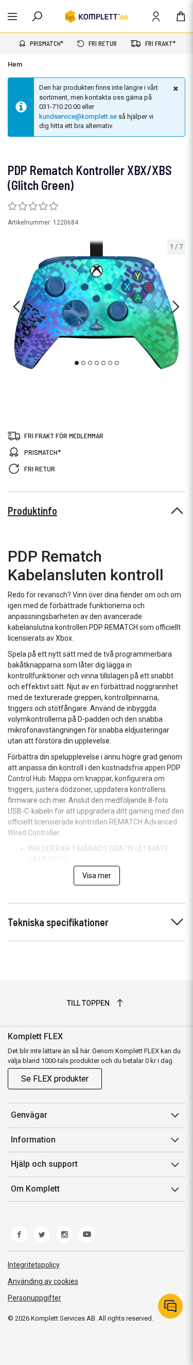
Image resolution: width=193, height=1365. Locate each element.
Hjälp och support (44, 1164)
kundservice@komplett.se (78, 116)
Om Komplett (35, 1189)
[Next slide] (176, 306)
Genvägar (29, 1115)
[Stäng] (174, 88)
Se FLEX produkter (55, 1079)
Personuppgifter (34, 1298)
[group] (96, 305)
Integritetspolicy (34, 1265)
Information (33, 1140)
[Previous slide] (16, 306)
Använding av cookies (43, 1281)
